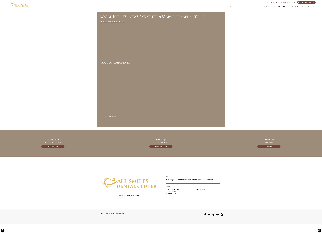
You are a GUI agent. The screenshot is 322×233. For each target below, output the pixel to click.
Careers (304, 7)
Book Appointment (161, 146)
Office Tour (286, 7)
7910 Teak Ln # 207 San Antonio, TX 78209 (282, 2)
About (237, 7)
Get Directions (53, 146)
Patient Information (246, 7)
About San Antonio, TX (115, 62)
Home (231, 7)
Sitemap (106, 215)
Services (256, 7)
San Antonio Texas (112, 21)
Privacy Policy (101, 215)
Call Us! (307, 2)
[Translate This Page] (319, 230)
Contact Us (311, 7)
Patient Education (265, 7)
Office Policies (277, 7)
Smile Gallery (295, 7)
